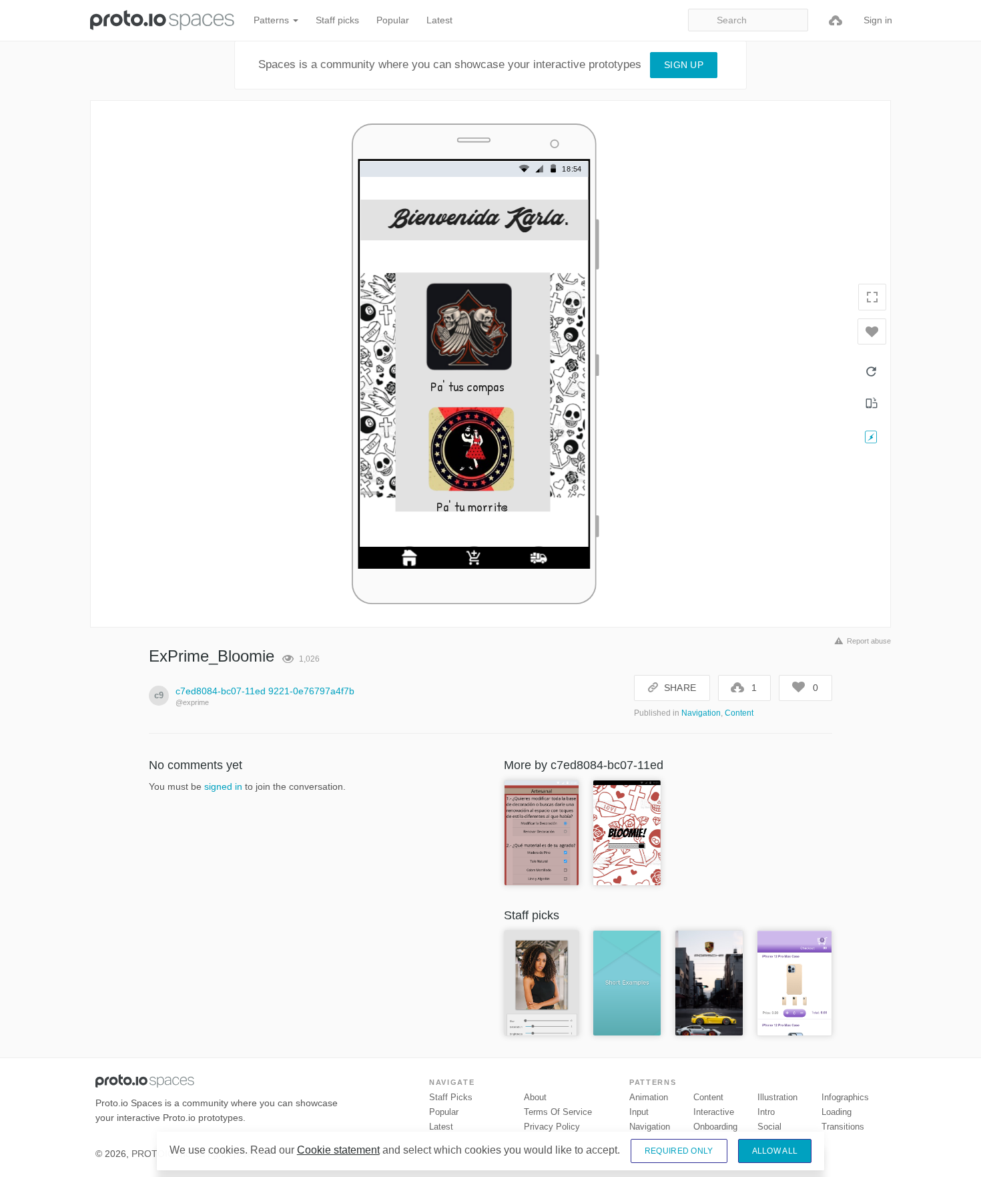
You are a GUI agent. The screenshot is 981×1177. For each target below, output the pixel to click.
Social (769, 1127)
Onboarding (715, 1127)
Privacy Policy (552, 1127)
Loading (837, 1112)
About (535, 1097)
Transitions (843, 1127)
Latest (439, 20)
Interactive (713, 1112)
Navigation (701, 713)
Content (739, 713)
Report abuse (869, 641)
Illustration (777, 1097)
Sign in (878, 20)
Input (639, 1112)
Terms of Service (558, 1112)
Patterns (273, 20)
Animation (648, 1097)
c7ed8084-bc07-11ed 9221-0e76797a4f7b (265, 691)
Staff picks (337, 20)
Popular (392, 20)
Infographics (845, 1097)
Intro (766, 1112)
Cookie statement (338, 1150)
